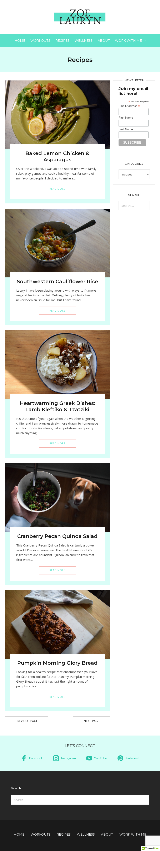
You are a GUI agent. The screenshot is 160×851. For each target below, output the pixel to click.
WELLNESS (83, 41)
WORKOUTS (40, 41)
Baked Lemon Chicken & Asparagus (57, 156)
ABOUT (104, 41)
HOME (20, 41)
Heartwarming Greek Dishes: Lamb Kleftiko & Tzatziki (57, 406)
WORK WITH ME (128, 41)
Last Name (126, 129)
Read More (57, 189)
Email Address (129, 106)
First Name (126, 117)
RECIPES (62, 41)
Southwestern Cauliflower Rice (57, 281)
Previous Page (26, 721)
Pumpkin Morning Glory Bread (57, 663)
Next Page (91, 721)
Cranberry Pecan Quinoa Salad (57, 536)
